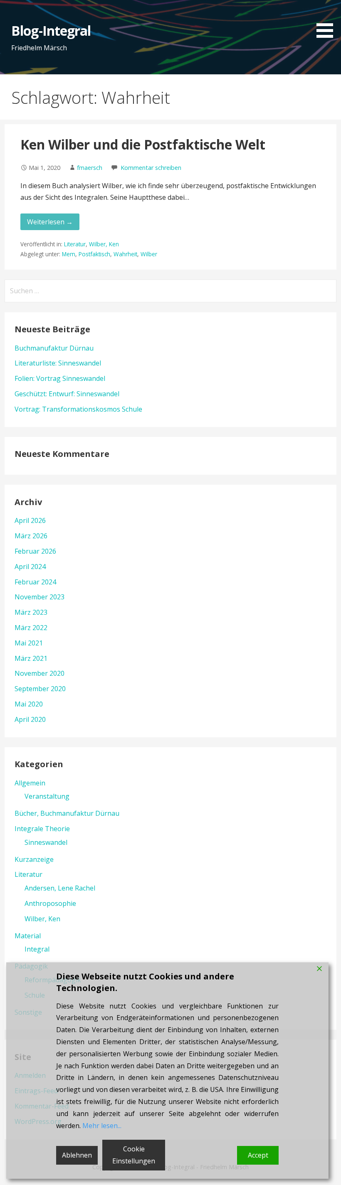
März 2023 (31, 612)
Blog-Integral (51, 30)
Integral (37, 949)
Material (28, 935)
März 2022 (31, 627)
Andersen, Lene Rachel (60, 888)
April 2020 (30, 719)
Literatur (75, 244)
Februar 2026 (35, 551)
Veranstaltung (47, 796)
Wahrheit (125, 254)
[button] (327, 20)
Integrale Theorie (42, 828)
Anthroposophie (50, 903)
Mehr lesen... (101, 1125)
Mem (68, 254)
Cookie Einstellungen (133, 1154)
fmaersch (89, 168)
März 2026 (31, 535)
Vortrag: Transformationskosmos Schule (78, 409)
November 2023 (39, 596)
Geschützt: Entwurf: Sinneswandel (67, 393)
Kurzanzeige (34, 859)
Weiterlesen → (50, 221)
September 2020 (40, 688)
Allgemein (30, 783)
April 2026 (30, 520)
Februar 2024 (35, 581)
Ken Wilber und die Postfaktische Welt (142, 144)
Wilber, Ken (104, 244)
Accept (258, 1155)
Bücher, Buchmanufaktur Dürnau (67, 813)
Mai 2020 (29, 704)
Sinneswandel (46, 842)
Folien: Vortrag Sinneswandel (60, 378)
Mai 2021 (29, 643)
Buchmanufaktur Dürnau (54, 348)
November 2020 (39, 673)
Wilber (149, 254)
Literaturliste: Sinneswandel (58, 363)
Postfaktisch (94, 254)
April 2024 (30, 566)
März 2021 (31, 658)
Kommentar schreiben (151, 168)
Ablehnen (77, 1155)
